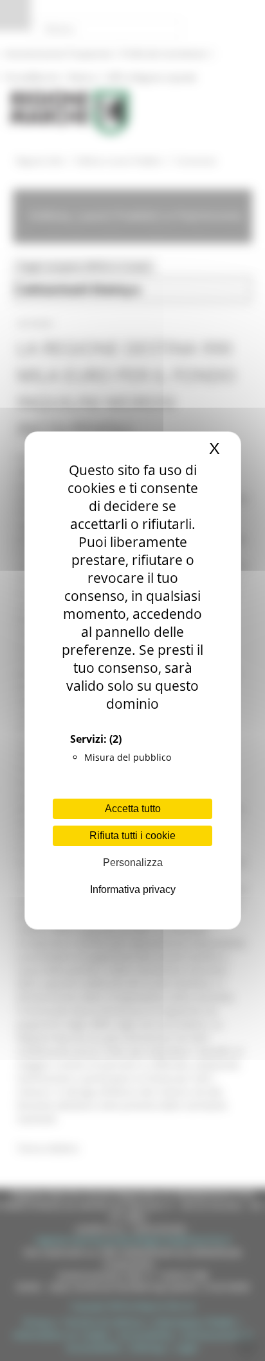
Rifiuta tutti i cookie (132, 835)
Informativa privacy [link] (133, 889)
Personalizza (133, 862)
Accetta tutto (133, 808)
